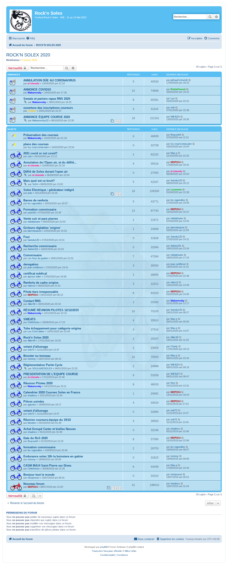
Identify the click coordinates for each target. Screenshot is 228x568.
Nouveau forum (34, 483)
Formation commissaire (39, 209)
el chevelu (33, 83)
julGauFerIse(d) (179, 80)
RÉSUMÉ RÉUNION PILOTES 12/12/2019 (51, 310)
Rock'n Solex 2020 (36, 337)
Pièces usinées (33, 401)
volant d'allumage (35, 346)
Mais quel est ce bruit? (39, 180)
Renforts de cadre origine (40, 282)
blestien (32, 422)
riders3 (31, 285)
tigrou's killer (34, 276)
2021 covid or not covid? (40, 153)
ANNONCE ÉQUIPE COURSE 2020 (46, 117)
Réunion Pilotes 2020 (38, 383)
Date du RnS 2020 (35, 438)
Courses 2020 (29, 60)
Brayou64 (176, 134)
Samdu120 (176, 180)
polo (30, 193)
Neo (173, 383)
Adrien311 (33, 249)
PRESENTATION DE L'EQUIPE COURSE (50, 374)
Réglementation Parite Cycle (42, 365)
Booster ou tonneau (37, 355)
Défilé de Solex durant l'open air (45, 171)
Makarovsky (34, 92)
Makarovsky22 (40, 120)
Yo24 (35, 184)
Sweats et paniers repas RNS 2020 (46, 98)
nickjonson (33, 477)
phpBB (103, 547)
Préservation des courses (40, 135)
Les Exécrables (36, 331)
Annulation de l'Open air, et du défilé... (50, 162)
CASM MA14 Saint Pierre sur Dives (47, 465)
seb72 (31, 349)
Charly (174, 346)
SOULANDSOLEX (42, 368)
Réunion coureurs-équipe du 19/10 (47, 419)
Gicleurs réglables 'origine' (42, 227)
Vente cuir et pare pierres (40, 218)
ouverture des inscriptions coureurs (48, 107)
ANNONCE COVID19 (37, 89)
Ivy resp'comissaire (38, 147)
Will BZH (175, 116)
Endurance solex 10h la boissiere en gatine (53, 456)
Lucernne (176, 189)
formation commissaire (39, 447)
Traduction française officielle (107, 551)
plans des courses (36, 144)
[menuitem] (30, 38)
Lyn (173, 98)
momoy (32, 358)
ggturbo (32, 404)
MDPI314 (176, 162)
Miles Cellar (130, 551)
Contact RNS (32, 301)
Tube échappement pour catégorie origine (52, 328)
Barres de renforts (35, 200)
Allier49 (31, 304)
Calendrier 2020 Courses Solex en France (51, 392)
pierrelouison (34, 230)
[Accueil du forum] (21, 19)
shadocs (32, 395)
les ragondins (35, 203)
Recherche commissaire (40, 246)
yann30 (32, 212)
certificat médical (35, 273)
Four (26, 237)
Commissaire (32, 255)
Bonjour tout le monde (39, 474)
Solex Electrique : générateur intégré (48, 190)
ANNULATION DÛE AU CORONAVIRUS (49, 80)
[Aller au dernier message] (189, 80)
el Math (32, 110)
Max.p (174, 153)
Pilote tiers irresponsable (40, 291)
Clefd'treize (34, 322)
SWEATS (29, 319)
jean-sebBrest (35, 267)
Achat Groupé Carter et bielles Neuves (49, 429)
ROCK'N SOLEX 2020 (28, 54)
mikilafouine (34, 221)
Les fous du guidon (38, 258)
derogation (30, 264)
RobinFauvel (178, 89)
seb (173, 107)
